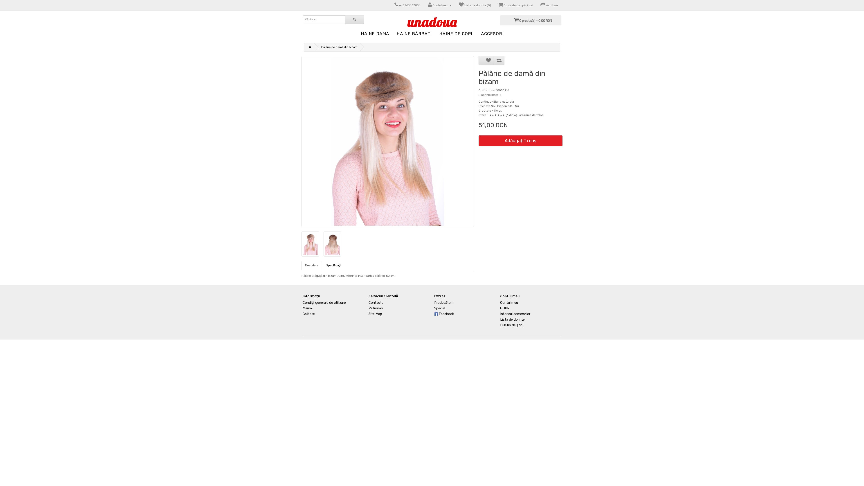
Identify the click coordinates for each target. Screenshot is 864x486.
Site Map (375, 314)
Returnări (376, 308)
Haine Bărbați (414, 33)
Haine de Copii (456, 33)
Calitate (309, 314)
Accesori (492, 33)
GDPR (504, 308)
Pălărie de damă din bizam (339, 47)
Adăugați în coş (520, 140)
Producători (443, 303)
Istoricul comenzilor (515, 314)
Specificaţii (333, 265)
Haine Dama (375, 33)
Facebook (446, 314)
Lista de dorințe (512, 319)
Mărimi (308, 308)
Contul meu (509, 303)
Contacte (376, 303)
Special (439, 308)
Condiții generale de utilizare (324, 303)
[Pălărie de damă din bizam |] (388, 141)
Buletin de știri (511, 325)
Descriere (312, 265)
